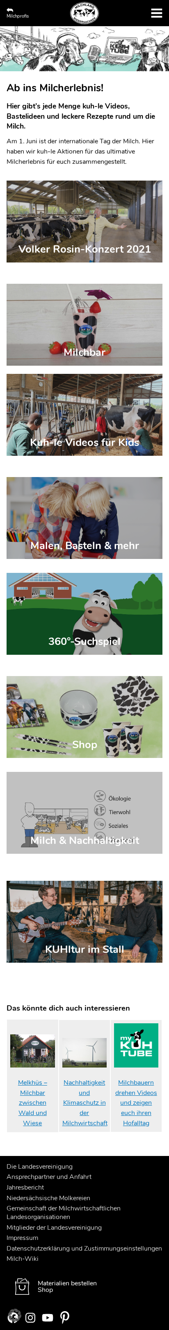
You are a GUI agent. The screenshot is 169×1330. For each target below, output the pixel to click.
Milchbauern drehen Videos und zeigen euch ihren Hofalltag (136, 1103)
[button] (15, 1315)
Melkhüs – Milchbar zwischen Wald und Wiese (32, 1103)
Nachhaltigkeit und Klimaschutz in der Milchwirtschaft (84, 1103)
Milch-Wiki (23, 1258)
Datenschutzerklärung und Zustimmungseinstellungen (84, 1248)
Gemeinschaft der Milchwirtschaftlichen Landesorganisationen (64, 1212)
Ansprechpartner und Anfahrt (49, 1176)
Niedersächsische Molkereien (48, 1198)
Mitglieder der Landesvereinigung (54, 1227)
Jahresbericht (25, 1187)
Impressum (22, 1237)
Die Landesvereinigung (40, 1166)
